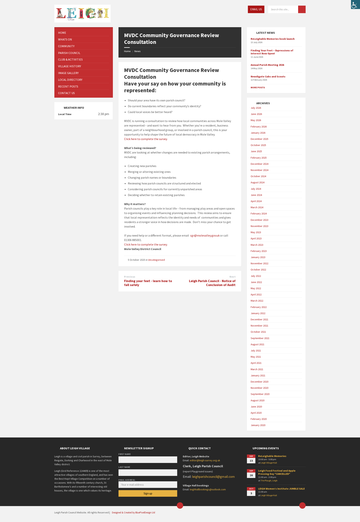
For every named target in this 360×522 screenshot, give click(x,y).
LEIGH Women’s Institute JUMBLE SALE (281, 488)
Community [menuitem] (66, 46)
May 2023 (256, 232)
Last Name (124, 467)
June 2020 (256, 406)
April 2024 (256, 201)
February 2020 (259, 419)
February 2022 (259, 307)
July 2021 (256, 350)
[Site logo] (82, 13)
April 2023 (256, 238)
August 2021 (257, 344)
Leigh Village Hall (269, 462)
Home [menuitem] (62, 32)
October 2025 (258, 145)
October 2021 (258, 331)
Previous (129, 276)
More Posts (258, 87)
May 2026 (256, 120)
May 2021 (256, 356)
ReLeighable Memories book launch (273, 38)
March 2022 (257, 300)
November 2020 (259, 387)
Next (233, 276)
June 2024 (256, 195)
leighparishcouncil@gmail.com (213, 476)
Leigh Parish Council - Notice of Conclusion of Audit (212, 283)
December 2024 (259, 164)
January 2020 (258, 425)
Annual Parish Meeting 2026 (267, 65)
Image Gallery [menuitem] (68, 73)
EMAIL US (256, 9)
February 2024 (259, 213)
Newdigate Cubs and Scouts (268, 76)
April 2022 (256, 294)
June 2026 (256, 114)
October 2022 (258, 269)
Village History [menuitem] (69, 66)
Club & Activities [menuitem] (70, 59)
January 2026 (258, 132)
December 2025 (259, 139)
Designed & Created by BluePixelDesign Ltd (133, 512)
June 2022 (256, 282)
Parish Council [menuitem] (69, 53)
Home (127, 51)
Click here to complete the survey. (146, 139)
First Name (124, 454)
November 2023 (259, 226)
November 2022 (259, 263)
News (137, 51)
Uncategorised (156, 259)
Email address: (126, 480)
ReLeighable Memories (272, 456)
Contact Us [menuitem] (66, 93)
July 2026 (256, 107)
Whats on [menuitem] (65, 39)
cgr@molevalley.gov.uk (205, 235)
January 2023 (258, 257)
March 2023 (257, 244)
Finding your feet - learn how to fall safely (148, 283)
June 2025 (256, 151)
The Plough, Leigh (269, 480)
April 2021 (256, 363)
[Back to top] (302, 505)
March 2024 (257, 207)
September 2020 (260, 394)
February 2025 (259, 157)
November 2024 (259, 170)
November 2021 (259, 325)
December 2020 (259, 381)
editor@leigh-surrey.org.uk (205, 460)
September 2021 (260, 338)
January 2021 (258, 375)
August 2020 (257, 400)
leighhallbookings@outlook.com (208, 489)
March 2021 (257, 369)
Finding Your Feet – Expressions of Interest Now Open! (272, 52)
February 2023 (259, 251)
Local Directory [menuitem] (70, 80)
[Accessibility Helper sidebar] (355, 4)
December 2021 (259, 319)
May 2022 (256, 288)
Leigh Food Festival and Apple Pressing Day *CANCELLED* (277, 472)
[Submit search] (302, 9)
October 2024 (258, 176)
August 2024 (257, 182)
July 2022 (256, 276)
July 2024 (256, 188)
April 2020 (256, 412)
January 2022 (258, 313)
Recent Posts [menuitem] (68, 86)
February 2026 (259, 126)
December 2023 (259, 220)
